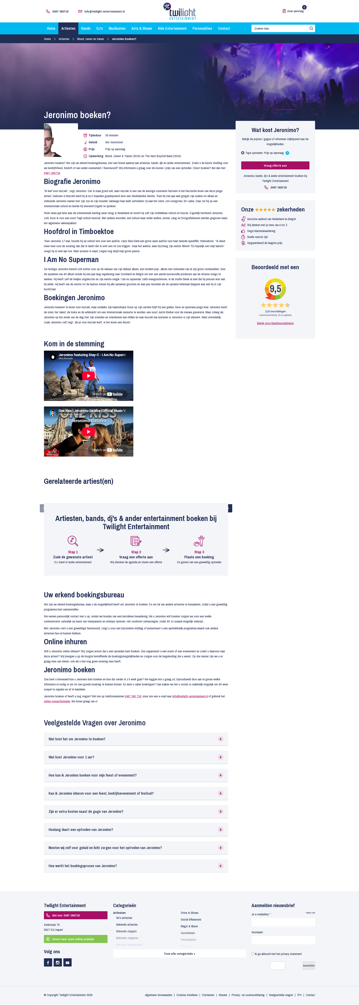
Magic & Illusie (189, 926)
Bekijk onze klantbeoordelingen (275, 323)
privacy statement (291, 954)
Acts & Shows (141, 28)
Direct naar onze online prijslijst (73, 939)
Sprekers (186, 946)
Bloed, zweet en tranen (90, 39)
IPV (299, 995)
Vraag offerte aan (275, 165)
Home (51, 28)
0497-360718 (60, 11)
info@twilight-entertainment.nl (105, 11)
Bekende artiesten (127, 924)
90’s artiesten (124, 918)
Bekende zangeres (127, 938)
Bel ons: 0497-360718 (66, 915)
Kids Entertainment (172, 28)
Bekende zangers (126, 931)
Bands (85, 28)
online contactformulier (57, 701)
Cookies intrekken (187, 995)
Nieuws (223, 995)
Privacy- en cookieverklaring (248, 995)
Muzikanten (117, 28)
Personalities (202, 28)
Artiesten (68, 28)
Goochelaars (188, 933)
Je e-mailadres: (261, 914)
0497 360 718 (133, 696)
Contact (224, 28)
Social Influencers (191, 919)
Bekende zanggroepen (129, 944)
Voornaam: (257, 932)
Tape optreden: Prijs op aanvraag (266, 154)
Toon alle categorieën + (179, 953)
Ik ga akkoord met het (278, 954)
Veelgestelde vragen (281, 995)
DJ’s (99, 28)
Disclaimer (208, 995)
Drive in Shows (189, 912)
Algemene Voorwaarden (158, 995)
